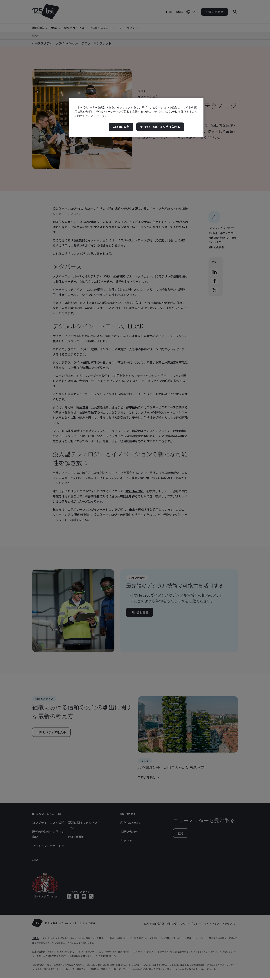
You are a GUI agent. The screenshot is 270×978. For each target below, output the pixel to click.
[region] (136, 117)
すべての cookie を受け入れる (160, 126)
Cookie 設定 (121, 126)
